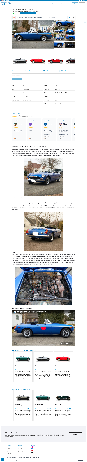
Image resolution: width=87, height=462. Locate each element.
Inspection (16, 13)
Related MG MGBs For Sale (19, 52)
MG (24, 6)
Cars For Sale (21, 6)
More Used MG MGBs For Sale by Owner (23, 350)
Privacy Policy (80, 460)
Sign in (82, 3)
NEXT (70, 17)
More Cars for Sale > (20, 18)
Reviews (65, 3)
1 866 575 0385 (6, 0)
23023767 (29, 6)
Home (17, 6)
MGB (26, 6)
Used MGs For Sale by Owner (20, 389)
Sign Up (75, 434)
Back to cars (14, 6)
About (60, 3)
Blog (70, 3)
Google (20, 138)
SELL (75, 3)
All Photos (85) (70, 45)
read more (46, 136)
